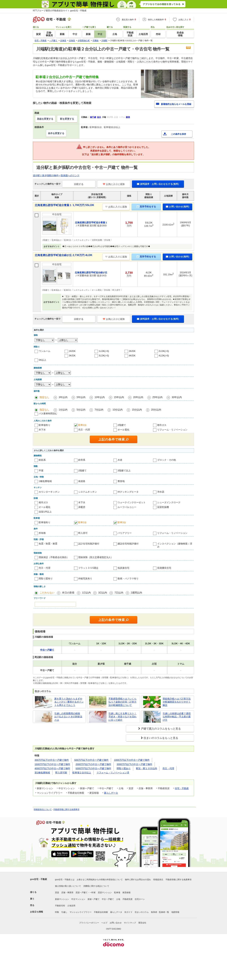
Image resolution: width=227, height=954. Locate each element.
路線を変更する (45, 118)
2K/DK (132, 351)
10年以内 (100, 397)
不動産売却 (60, 905)
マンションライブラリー (81, 912)
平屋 (41, 470)
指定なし (45, 397)
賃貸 (57, 892)
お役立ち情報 (36, 911)
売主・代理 (84, 429)
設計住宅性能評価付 (88, 543)
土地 (118, 899)
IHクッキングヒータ (128, 491)
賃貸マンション (105, 892)
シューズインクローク (168, 502)
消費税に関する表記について (96, 886)
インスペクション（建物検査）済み (174, 545)
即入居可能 (61, 772)
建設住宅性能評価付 (128, 543)
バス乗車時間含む (48, 413)
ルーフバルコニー (127, 507)
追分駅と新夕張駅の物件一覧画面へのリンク (56, 175)
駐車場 (117, 892)
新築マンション (62, 899)
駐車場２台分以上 (81, 772)
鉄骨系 (81, 460)
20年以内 (138, 397)
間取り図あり (124, 768)
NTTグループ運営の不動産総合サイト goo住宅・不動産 (60, 10)
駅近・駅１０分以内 (146, 768)
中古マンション (78, 899)
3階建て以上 (124, 470)
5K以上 (42, 360)
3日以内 (102, 592)
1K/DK (72, 351)
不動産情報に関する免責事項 (66, 809)
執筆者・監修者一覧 (160, 912)
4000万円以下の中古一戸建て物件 (52, 768)
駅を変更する (67, 118)
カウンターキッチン (49, 491)
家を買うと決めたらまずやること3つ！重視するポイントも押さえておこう (69, 701)
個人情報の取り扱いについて (68, 886)
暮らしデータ (111, 793)
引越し (64, 912)
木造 (120, 460)
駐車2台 (82, 425)
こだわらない (47, 592)
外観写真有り (85, 578)
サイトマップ (130, 923)
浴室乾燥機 (163, 507)
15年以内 (119, 397)
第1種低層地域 (42, 772)
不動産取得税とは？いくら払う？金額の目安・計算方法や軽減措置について (122, 701)
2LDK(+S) (164, 351)
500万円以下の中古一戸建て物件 (91, 760)
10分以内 (118, 409)
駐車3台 (122, 522)
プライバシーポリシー (89, 923)
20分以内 (156, 409)
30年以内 (177, 397)
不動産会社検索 (101, 912)
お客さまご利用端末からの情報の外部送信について (100, 879)
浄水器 (160, 491)
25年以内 (157, 397)
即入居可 (83, 533)
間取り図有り (46, 578)
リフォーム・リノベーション (172, 429)
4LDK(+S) (164, 355)
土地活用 (71, 905)
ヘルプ (104, 923)
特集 (57, 912)
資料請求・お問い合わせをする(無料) (159, 184)
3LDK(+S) (104, 355)
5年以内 (81, 397)
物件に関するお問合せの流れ (138, 879)
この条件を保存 (178, 134)
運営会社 (142, 923)
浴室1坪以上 (45, 511)
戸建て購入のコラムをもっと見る (161, 728)
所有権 (42, 533)
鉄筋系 (42, 460)
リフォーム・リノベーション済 (113, 772)
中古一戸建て (108, 899)
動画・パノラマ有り (128, 578)
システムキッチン (87, 491)
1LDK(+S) (104, 351)
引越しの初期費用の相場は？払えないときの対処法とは (68, 716)
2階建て (122, 425)
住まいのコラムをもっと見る (161, 738)
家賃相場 (126, 892)
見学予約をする (148, 206)
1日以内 (86, 592)
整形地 (121, 481)
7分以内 (99, 409)
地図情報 (175, 912)
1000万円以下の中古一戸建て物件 (132, 760)
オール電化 (123, 429)
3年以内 (63, 397)
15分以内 (137, 409)
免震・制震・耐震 (48, 543)
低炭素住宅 (123, 568)
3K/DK (72, 355)
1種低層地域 (45, 481)
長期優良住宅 (164, 568)
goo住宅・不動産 (38, 879)
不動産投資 (127, 899)
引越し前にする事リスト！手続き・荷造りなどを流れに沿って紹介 (122, 716)
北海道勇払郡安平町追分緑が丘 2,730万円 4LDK (63, 255)
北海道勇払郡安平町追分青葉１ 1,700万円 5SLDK (64, 205)
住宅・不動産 (182, 788)
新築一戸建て (94, 899)
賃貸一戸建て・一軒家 (86, 892)
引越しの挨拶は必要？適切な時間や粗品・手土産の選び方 (177, 716)
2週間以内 (136, 592)
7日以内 (118, 592)
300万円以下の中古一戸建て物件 (52, 760)
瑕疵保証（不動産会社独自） (54, 557)
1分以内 (63, 409)
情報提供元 (158, 879)
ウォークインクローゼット (132, 502)
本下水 (42, 429)
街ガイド (128, 912)
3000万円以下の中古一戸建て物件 (134, 764)
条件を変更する (56, 133)
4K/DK (132, 355)
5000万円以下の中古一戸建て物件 (93, 768)
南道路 (81, 481)
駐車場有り (44, 425)
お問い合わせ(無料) (179, 206)
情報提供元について (43, 809)
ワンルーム (44, 351)
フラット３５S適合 (88, 568)
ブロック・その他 (166, 460)
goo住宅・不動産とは (64, 879)
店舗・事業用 (67, 892)
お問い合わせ (116, 923)
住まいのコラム (142, 912)
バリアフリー (125, 533)
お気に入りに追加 (115, 184)
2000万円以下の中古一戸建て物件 (93, 764)
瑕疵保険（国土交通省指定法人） (95, 557)
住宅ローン (140, 899)
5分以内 (81, 409)
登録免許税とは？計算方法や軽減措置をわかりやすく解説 (177, 701)
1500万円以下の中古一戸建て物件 (52, 764)
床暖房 (81, 507)
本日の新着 (68, 592)
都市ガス (162, 425)
